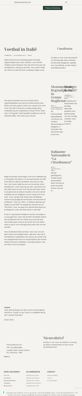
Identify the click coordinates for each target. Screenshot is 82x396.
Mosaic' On (46, 395)
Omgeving (58, 109)
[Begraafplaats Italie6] (57, 76)
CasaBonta (7, 55)
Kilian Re (31, 395)
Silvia (52, 106)
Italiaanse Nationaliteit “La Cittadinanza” (61, 157)
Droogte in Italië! (70, 88)
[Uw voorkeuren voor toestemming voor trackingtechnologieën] (4, 392)
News (30, 55)
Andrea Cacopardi (69, 395)
